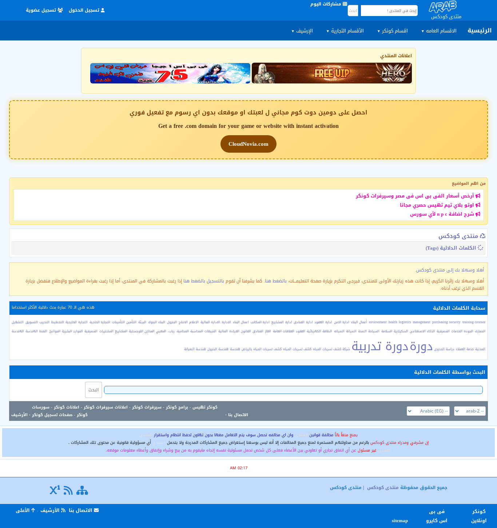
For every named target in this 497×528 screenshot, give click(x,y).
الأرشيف (19, 415)
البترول (172, 322)
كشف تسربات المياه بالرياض (262, 349)
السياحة (373, 331)
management (421, 322)
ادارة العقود (323, 322)
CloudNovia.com (248, 144)
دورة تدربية (379, 346)
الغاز (268, 331)
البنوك (152, 322)
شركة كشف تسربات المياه (331, 349)
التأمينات (118, 322)
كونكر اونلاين (479, 516)
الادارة (226, 322)
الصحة (362, 331)
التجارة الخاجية (100, 322)
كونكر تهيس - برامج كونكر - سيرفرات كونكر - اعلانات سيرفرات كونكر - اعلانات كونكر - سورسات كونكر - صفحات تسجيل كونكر (125, 411)
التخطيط (57, 322)
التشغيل (18, 322)
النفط (43, 331)
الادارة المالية (210, 322)
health (393, 322)
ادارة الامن (342, 322)
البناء (161, 322)
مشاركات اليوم (326, 4)
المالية (223, 331)
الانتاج (183, 322)
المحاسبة (196, 331)
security (455, 322)
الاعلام (194, 322)
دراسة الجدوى (444, 349)
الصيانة (351, 331)
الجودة (468, 331)
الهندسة (31, 331)
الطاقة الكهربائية (319, 331)
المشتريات (106, 331)
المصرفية (91, 331)
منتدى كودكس (458, 236)
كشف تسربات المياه (297, 349)
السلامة (386, 331)
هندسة (235, 349)
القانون (246, 331)
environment (378, 322)
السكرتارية (401, 331)
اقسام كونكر (392, 30)
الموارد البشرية (72, 331)
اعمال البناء (241, 322)
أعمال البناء (359, 322)
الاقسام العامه (439, 30)
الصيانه (339, 331)
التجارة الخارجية (76, 322)
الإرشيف (302, 30)
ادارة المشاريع (281, 322)
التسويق (31, 322)
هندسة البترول (217, 349)
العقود (300, 331)
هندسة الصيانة (195, 349)
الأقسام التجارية (345, 30)
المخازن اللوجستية (142, 331)
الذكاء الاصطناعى (422, 331)
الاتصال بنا (238, 415)
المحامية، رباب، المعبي (172, 331)
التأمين (131, 322)
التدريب (44, 322)
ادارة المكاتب (260, 322)
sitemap (400, 520)
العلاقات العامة (283, 331)
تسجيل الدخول (85, 10)
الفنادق (258, 331)
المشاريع (121, 331)
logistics (405, 322)
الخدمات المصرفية (449, 331)
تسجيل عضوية (41, 10)
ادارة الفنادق (303, 322)
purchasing (440, 322)
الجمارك (480, 331)
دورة (421, 346)
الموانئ (54, 331)
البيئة (142, 322)
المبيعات (210, 331)
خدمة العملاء (465, 349)
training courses (474, 322)
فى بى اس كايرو (437, 516)
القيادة (234, 331)
